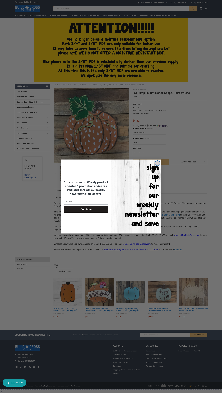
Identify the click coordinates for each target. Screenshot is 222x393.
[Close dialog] (157, 163)
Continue (86, 209)
